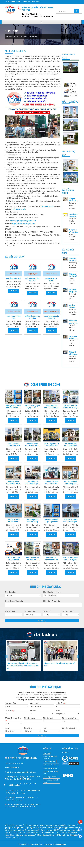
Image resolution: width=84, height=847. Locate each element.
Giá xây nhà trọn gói (32, 830)
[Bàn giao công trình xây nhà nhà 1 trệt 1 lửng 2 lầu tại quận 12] (51, 548)
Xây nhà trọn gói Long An (14, 835)
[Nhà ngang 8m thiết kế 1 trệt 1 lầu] (65, 274)
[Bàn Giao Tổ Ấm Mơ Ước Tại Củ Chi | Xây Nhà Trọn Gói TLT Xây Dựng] (70, 510)
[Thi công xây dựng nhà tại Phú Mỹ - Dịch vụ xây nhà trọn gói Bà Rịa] (51, 472)
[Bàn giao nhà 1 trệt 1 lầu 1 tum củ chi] (13, 472)
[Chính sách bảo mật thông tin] (51, 307)
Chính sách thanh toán (13, 317)
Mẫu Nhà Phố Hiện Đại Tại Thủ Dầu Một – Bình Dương (70, 407)
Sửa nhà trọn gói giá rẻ (48, 825)
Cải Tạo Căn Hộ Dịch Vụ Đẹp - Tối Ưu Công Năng (73, 337)
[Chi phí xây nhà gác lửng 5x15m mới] (65, 290)
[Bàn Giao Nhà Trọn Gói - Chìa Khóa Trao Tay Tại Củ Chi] (13, 548)
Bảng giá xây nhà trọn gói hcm (68, 830)
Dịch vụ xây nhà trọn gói (30, 832)
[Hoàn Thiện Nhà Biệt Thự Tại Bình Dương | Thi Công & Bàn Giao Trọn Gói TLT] (70, 434)
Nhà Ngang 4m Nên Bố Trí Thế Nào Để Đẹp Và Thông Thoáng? (73, 259)
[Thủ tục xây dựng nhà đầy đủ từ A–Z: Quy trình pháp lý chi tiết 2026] (65, 321)
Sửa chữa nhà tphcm (13, 832)
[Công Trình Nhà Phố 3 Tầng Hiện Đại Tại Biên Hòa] (51, 396)
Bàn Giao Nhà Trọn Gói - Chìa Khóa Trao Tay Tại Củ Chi (13, 559)
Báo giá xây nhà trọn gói (66, 825)
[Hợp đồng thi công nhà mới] (32, 269)
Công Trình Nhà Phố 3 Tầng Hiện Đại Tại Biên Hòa (51, 407)
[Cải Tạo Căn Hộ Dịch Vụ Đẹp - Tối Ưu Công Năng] (65, 337)
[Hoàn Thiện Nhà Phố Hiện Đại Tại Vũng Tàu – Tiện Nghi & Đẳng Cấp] (32, 510)
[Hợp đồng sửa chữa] (13, 269)
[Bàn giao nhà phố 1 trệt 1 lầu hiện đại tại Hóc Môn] (70, 548)
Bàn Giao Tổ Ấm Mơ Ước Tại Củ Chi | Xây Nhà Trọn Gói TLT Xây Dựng (70, 521)
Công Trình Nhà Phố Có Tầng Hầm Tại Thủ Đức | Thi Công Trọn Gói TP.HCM (13, 445)
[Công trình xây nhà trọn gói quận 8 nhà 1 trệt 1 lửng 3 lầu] (32, 472)
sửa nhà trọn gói (18, 209)
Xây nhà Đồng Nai (47, 832)
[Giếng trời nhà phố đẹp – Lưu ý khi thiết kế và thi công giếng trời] (65, 199)
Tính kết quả (42, 621)
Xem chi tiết (13, 291)
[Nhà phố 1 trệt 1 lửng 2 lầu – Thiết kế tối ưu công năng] (65, 352)
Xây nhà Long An (30, 835)
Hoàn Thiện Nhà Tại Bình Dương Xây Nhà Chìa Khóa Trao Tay (51, 445)
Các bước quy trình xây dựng (51, 781)
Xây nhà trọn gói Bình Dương (66, 832)
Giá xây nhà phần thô (48, 830)
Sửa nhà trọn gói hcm (16, 830)
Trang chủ (12, 36)
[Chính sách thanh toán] (13, 307)
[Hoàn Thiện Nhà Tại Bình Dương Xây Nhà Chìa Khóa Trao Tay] (51, 434)
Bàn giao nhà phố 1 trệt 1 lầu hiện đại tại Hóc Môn (70, 559)
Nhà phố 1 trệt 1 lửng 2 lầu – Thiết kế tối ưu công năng (73, 353)
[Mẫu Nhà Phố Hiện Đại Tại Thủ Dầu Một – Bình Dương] (70, 396)
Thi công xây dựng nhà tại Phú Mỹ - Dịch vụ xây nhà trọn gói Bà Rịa (51, 483)
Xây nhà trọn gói (47, 206)
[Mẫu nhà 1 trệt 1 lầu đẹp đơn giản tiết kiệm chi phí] (70, 138)
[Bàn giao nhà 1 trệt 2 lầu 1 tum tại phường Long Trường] (32, 434)
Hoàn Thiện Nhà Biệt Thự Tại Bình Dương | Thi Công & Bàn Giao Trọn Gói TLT (71, 445)
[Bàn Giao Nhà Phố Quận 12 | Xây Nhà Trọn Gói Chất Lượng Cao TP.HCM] (51, 510)
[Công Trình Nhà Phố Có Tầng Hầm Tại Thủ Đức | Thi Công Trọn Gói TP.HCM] (13, 434)
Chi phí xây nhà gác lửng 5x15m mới (73, 291)
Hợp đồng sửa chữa (13, 278)
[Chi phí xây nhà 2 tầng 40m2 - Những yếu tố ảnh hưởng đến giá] (70, 125)
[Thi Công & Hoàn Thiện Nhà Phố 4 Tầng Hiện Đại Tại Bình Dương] (13, 510)
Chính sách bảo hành (51, 279)
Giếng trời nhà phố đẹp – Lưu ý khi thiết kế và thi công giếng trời (73, 200)
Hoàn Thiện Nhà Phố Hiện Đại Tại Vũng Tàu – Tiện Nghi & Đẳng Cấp (32, 521)
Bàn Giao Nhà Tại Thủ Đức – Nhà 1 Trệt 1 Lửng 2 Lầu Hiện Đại (32, 559)
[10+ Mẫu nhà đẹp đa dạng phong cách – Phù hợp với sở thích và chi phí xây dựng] (70, 165)
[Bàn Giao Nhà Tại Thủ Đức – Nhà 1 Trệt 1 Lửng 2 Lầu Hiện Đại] (32, 548)
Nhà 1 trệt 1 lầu (63, 835)
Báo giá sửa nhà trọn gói (52, 828)
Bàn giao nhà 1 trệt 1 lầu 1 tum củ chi (13, 483)
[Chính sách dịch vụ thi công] (32, 307)
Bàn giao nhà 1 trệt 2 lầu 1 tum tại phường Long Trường (32, 445)
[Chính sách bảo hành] (51, 269)
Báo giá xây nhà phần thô (32, 828)
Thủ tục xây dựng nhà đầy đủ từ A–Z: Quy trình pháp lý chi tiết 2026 (73, 322)
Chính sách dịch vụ (50, 761)
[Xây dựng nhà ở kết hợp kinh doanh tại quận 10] (65, 305)
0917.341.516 (14, 785)
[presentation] (6, 656)
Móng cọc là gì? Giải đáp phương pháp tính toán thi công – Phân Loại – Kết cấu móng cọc (73, 231)
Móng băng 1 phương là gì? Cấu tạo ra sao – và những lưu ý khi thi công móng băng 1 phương (73, 215)
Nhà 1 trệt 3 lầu (13, 837)
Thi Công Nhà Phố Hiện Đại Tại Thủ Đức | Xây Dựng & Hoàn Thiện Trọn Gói (70, 483)
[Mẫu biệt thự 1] (70, 177)
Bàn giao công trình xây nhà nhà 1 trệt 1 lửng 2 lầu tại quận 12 (51, 559)
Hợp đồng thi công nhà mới (32, 279)
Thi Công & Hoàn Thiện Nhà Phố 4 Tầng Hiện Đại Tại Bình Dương (13, 521)
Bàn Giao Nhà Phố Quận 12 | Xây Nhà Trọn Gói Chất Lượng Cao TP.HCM (51, 521)
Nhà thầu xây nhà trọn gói (47, 835)
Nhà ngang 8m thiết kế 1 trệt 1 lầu (73, 275)
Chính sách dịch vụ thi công (32, 317)
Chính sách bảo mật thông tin (51, 317)
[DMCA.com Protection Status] (70, 763)
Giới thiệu (47, 753)
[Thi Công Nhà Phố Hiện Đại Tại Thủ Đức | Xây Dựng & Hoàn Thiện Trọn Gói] (70, 472)
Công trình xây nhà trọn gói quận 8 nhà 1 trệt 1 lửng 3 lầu (32, 483)
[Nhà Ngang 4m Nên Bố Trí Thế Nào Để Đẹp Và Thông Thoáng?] (65, 259)
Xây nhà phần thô (32, 825)
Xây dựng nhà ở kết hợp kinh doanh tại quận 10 (72, 306)
